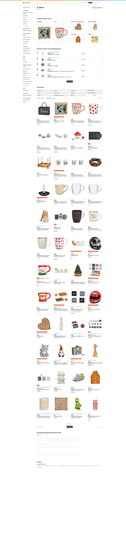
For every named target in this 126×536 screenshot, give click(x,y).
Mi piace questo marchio (97, 7)
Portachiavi (25, 62)
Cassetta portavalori (26, 37)
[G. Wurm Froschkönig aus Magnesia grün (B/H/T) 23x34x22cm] (78, 408)
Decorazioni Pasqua (57, 279)
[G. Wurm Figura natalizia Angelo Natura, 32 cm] (95, 355)
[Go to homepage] (26, 2)
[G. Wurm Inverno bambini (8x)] (70, 53)
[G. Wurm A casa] (61, 382)
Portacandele (39, 467)
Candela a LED (25, 21)
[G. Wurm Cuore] (44, 328)
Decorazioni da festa (26, 53)
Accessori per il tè (26, 73)
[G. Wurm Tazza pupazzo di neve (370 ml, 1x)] (44, 275)
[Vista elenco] (102, 98)
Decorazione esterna (27, 39)
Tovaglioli (66, 465)
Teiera (38, 145)
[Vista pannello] (99, 98)
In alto (101, 426)
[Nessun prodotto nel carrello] (102, 2)
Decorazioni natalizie (60, 465)
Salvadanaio (56, 118)
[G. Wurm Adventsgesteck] (44, 167)
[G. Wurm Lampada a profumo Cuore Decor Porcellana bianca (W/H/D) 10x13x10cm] (44, 408)
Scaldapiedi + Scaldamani (27, 30)
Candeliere (25, 23)
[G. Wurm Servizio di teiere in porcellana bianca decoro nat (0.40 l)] (61, 140)
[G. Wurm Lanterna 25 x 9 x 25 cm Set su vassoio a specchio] (70, 70)
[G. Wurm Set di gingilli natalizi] (95, 328)
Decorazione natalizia (40, 226)
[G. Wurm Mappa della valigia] (78, 355)
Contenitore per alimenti (27, 81)
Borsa (24, 58)
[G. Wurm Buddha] (70, 59)
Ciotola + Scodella (26, 79)
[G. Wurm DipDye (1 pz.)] (78, 248)
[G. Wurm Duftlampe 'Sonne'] (44, 382)
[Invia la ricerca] (38, 3)
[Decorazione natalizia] (95, 26)
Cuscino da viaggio (26, 83)
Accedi (90, 2)
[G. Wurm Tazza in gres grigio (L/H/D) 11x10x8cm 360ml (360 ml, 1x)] (44, 248)
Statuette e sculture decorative (42, 333)
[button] (102, 52)
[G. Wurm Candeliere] (44, 194)
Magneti (24, 101)
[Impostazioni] (86, 2)
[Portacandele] (78, 38)
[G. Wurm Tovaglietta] (95, 140)
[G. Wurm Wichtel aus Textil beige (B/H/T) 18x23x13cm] (44, 221)
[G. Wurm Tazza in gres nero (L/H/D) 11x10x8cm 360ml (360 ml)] (78, 221)
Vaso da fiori (25, 43)
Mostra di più (69, 81)
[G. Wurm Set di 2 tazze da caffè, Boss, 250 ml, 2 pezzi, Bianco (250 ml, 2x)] (61, 167)
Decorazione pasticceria (27, 95)
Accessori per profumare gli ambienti (28, 13)
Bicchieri (24, 75)
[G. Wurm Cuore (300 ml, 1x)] (61, 221)
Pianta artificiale (26, 41)
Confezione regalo (26, 99)
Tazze (72, 118)
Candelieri (98, 465)
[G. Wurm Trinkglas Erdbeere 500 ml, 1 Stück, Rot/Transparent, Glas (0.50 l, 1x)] (95, 408)
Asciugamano (25, 15)
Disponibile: (48, 98)
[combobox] (42, 98)
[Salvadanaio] (44, 32)
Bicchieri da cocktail (26, 77)
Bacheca (24, 17)
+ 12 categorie (25, 85)
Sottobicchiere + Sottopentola (93, 279)
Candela (24, 19)
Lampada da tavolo (57, 333)
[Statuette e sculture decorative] (78, 26)
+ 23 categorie (25, 25)
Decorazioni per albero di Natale (76, 333)
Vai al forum (39, 434)
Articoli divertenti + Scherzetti (26, 51)
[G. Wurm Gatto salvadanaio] (44, 355)
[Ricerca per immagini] (82, 3)
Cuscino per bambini (26, 68)
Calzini (24, 60)
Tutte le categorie (26, 7)
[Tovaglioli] (95, 38)
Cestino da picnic (26, 90)
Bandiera (24, 35)
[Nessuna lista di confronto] (97, 2)
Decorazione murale (57, 413)
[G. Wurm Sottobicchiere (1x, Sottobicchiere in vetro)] (95, 275)
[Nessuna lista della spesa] (99, 2)
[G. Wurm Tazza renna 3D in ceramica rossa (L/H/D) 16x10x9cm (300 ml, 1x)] (44, 302)
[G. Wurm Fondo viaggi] (70, 65)
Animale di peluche (26, 48)
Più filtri (94, 95)
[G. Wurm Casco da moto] (95, 248)
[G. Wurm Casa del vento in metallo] (95, 382)
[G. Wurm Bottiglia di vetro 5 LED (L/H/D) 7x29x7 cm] (61, 328)
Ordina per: (39, 98)
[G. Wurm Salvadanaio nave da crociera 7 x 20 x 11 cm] (70, 76)
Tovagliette (90, 145)
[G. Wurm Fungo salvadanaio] (78, 140)
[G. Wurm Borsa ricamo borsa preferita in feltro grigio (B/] (44, 113)
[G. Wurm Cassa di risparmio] (95, 302)
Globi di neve (71, 465)
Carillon (24, 66)
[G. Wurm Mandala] (61, 408)
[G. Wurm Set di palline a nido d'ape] (78, 328)
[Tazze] (61, 32)
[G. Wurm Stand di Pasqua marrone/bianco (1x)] (61, 275)
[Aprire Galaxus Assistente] (95, 2)
